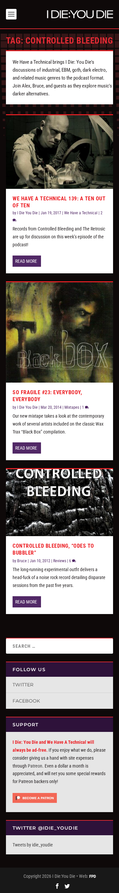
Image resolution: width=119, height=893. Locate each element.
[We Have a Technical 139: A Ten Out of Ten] (59, 152)
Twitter (23, 685)
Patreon (35, 766)
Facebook (26, 701)
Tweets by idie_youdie (33, 844)
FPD (92, 876)
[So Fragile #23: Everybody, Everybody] (59, 332)
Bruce (22, 561)
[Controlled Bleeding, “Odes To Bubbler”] (59, 502)
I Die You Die (27, 213)
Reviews (59, 561)
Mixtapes (71, 407)
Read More (26, 261)
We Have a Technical (81, 213)
